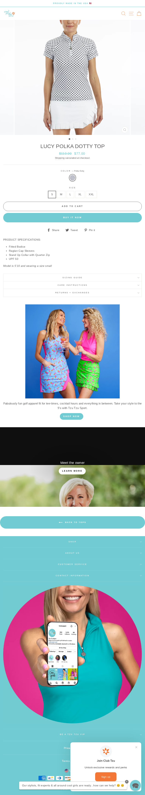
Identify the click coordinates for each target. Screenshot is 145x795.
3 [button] (76, 139)
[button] (135, 785)
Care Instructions (72, 285)
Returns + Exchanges (72, 293)
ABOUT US (72, 553)
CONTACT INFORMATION (72, 576)
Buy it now (72, 217)
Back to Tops (75, 522)
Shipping (60, 158)
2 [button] (73, 139)
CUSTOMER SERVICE (72, 564)
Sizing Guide (72, 278)
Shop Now (71, 416)
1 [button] (70, 139)
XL (80, 194)
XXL (91, 194)
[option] (72, 3)
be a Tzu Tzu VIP (72, 734)
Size (72, 188)
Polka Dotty (72, 177)
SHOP (72, 542)
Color (72, 171)
